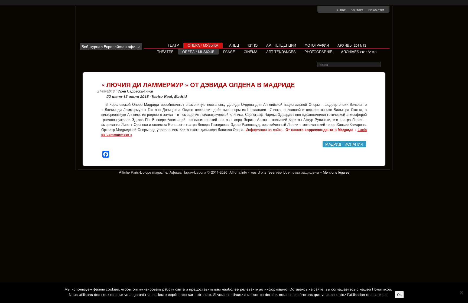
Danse (229, 51)
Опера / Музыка (203, 45)
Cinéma (251, 51)
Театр (173, 45)
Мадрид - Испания (344, 144)
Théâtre (165, 51)
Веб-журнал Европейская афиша (111, 46)
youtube (332, 10)
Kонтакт (357, 9)
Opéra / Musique (198, 51)
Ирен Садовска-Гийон (135, 91)
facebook (325, 10)
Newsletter (376, 9)
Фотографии (317, 45)
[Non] (461, 292)
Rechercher (384, 65)
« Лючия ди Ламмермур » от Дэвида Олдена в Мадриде (198, 84)
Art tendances (281, 51)
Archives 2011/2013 (358, 51)
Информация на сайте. (264, 129)
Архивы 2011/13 (351, 45)
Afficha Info (112, 26)
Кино (253, 45)
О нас (341, 9)
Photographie (318, 51)
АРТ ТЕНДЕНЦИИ (281, 45)
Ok (399, 294)
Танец (233, 45)
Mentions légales (336, 172)
